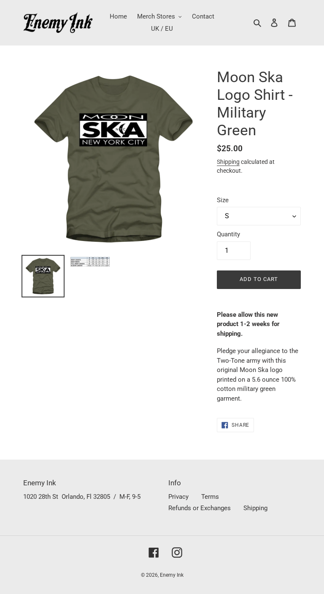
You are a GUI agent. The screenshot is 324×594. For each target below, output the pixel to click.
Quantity (228, 234)
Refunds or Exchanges (199, 508)
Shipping (228, 161)
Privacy (178, 496)
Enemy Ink (172, 575)
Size (223, 200)
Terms (210, 496)
